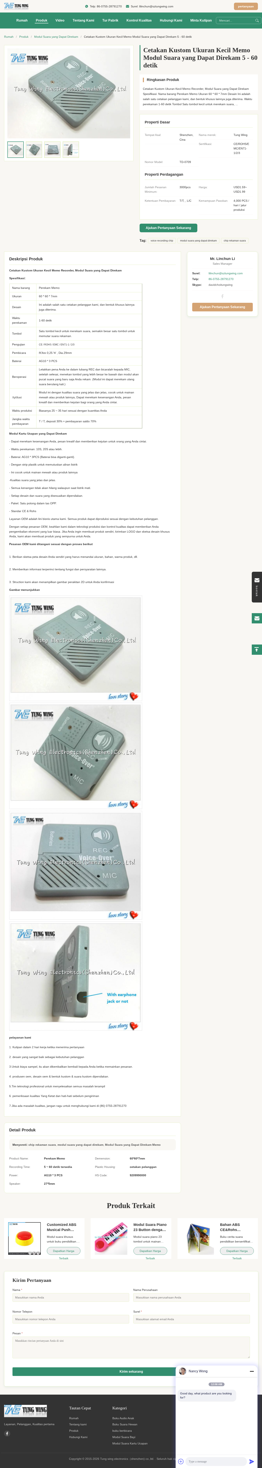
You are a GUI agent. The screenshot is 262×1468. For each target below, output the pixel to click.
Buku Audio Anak (123, 1418)
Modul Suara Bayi (123, 1437)
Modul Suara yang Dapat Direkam (56, 36)
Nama (17, 1289)
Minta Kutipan (201, 20)
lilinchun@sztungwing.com (156, 6)
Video (59, 20)
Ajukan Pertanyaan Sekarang (168, 228)
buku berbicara (122, 1430)
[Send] (251, 1461)
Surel (137, 1311)
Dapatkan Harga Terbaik (63, 1252)
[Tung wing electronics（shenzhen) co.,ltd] (16, 6)
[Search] (257, 20)
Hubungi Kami (171, 20)
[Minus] (251, 1371)
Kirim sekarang (131, 1371)
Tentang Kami (83, 20)
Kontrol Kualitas (139, 20)
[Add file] (181, 1461)
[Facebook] (222, 296)
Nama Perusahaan (145, 1289)
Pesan (17, 1333)
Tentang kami (78, 1424)
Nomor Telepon (22, 1311)
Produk (41, 20)
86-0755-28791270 (109, 6)
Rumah (22, 20)
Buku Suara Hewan (124, 1424)
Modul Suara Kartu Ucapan (130, 1443)
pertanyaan (246, 6)
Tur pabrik (110, 20)
